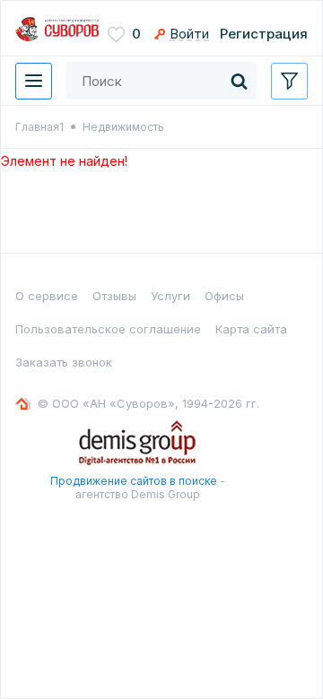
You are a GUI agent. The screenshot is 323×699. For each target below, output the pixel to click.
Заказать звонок (63, 362)
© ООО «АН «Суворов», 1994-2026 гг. (148, 403)
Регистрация (264, 33)
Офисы (224, 296)
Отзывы (114, 296)
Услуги (170, 296)
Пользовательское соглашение (108, 329)
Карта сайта (251, 329)
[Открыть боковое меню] (289, 81)
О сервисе (46, 296)
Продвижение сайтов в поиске (133, 481)
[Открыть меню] (33, 81)
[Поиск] (239, 80)
